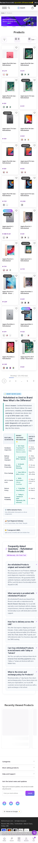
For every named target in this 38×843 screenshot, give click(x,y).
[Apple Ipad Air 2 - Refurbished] (10, 216)
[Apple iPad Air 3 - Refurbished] (10, 249)
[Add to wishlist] (16, 47)
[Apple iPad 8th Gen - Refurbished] (10, 151)
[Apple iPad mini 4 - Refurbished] (10, 314)
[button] (29, 40)
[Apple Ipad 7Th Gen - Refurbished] (10, 119)
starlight (13, 368)
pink (4, 74)
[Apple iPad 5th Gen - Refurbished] (28, 53)
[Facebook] (4, 803)
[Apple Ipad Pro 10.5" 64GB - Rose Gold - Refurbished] (28, 347)
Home (2, 13)
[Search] (9, 8)
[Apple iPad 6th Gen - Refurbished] (10, 86)
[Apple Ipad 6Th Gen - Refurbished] (28, 86)
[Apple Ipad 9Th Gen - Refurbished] (28, 184)
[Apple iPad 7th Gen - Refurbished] (28, 119)
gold (25, 74)
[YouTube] (18, 803)
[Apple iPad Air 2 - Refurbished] (28, 216)
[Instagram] (11, 803)
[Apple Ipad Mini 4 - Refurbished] (28, 314)
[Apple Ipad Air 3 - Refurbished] (28, 249)
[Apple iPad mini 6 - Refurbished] (10, 347)
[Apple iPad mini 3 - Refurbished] (28, 282)
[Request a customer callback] (34, 832)
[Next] (34, 381)
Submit (30, 793)
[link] (19, 21)
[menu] (4, 8)
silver (7, 74)
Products (9, 13)
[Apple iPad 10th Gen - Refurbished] (10, 53)
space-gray (22, 74)
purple (10, 368)
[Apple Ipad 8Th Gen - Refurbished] (28, 151)
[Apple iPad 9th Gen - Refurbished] (10, 184)
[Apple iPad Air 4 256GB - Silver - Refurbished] (10, 282)
